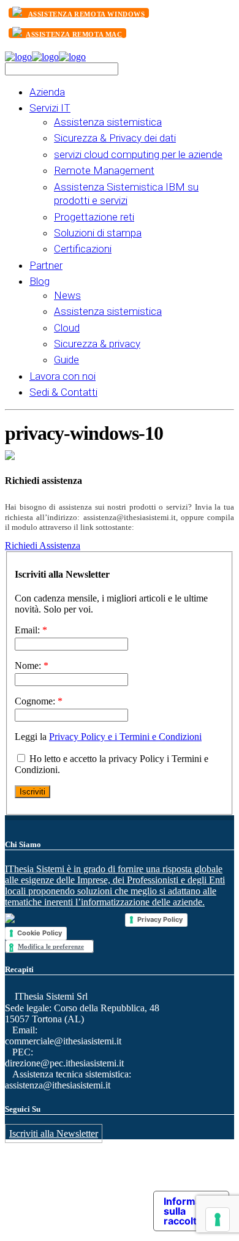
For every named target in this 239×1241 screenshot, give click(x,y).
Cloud (67, 328)
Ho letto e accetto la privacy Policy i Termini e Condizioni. (111, 764)
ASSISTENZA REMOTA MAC (74, 34)
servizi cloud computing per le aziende (138, 154)
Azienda (47, 92)
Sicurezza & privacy (97, 344)
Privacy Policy (160, 919)
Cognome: (39, 701)
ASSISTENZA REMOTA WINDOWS (86, 14)
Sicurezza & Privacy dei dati (115, 138)
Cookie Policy (39, 933)
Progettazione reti (94, 217)
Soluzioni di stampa (98, 233)
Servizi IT (49, 108)
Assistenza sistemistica (108, 122)
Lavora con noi (62, 376)
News (67, 295)
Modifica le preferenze (51, 946)
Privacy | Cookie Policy (108, 1197)
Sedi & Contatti (63, 392)
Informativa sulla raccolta (191, 1211)
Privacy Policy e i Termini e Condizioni (125, 736)
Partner (46, 265)
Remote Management (104, 170)
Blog (39, 281)
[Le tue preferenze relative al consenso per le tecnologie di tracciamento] (217, 1219)
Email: (31, 630)
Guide (66, 359)
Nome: (31, 665)
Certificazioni (83, 249)
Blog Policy (47, 1197)
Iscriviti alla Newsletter (53, 1133)
